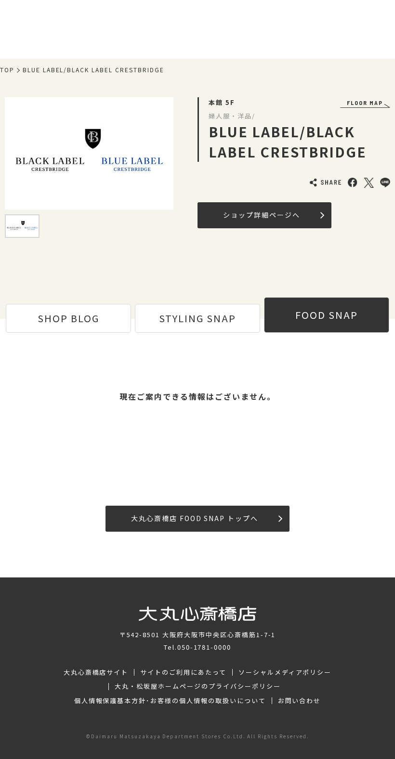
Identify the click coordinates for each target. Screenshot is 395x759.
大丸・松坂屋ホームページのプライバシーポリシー (197, 686)
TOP (7, 69)
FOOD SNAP (326, 315)
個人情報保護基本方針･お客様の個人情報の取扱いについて (170, 700)
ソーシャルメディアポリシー (284, 672)
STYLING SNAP (197, 318)
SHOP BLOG (68, 318)
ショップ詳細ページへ (261, 215)
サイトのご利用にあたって (183, 672)
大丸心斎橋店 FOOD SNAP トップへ (194, 518)
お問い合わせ (299, 700)
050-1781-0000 (204, 647)
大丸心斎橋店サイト (96, 672)
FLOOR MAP (365, 102)
